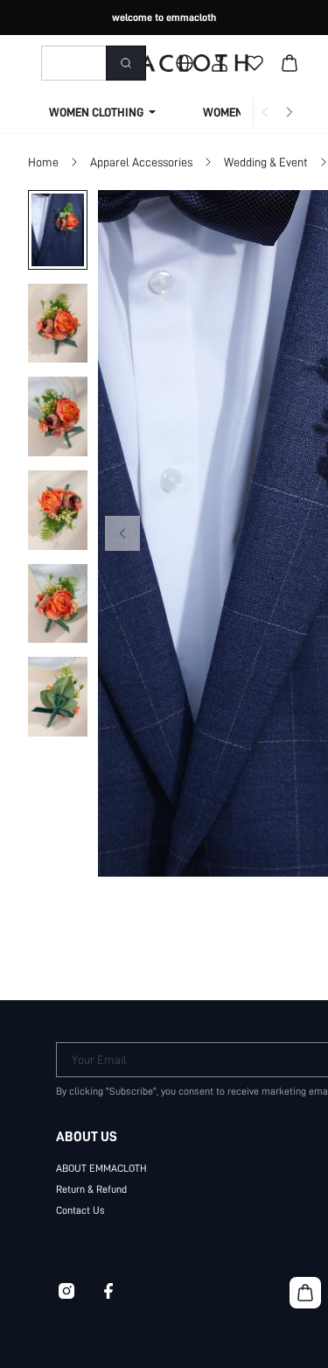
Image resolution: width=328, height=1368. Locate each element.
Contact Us (80, 1210)
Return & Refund (91, 1189)
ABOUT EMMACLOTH (101, 1168)
